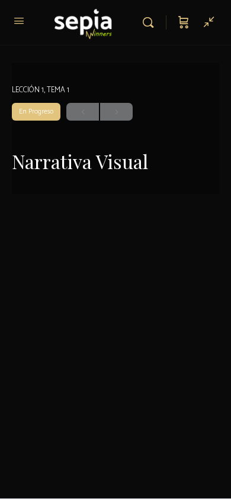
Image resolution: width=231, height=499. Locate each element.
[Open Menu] (19, 21)
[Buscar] (151, 22)
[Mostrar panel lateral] (206, 22)
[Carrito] (183, 22)
